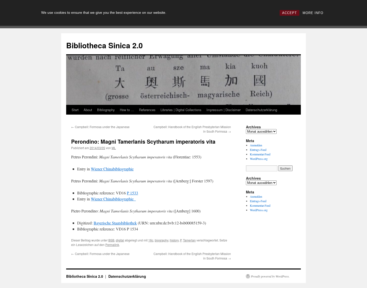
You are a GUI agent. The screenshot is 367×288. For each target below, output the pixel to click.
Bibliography (106, 109)
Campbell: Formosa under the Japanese (100, 127)
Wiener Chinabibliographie (112, 168)
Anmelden (256, 145)
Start (75, 109)
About (88, 109)
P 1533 (132, 192)
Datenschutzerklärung (261, 109)
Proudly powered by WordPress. (270, 276)
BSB (111, 240)
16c (150, 240)
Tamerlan (189, 240)
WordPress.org (259, 159)
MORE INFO (313, 13)
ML (114, 148)
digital (120, 240)
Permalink (112, 244)
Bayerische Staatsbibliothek (115, 222)
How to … (127, 109)
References (147, 109)
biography (161, 240)
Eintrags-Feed (258, 150)
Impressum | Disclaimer (223, 109)
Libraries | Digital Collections (181, 109)
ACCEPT (289, 13)
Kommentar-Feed (260, 154)
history (174, 240)
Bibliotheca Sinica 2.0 (104, 45)
